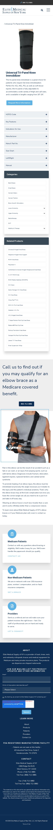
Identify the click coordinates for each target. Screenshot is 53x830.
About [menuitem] (26, 724)
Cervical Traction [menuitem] (13, 198)
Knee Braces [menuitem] (11, 188)
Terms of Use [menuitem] (26, 824)
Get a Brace (14, 592)
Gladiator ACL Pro (13, 310)
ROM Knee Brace (13, 260)
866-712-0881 (27, 3)
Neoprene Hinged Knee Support (17, 255)
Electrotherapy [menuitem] (12, 218)
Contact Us (14, 556)
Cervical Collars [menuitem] (12, 193)
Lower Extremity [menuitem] (13, 208)
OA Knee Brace (12, 295)
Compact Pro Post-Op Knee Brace (18, 335)
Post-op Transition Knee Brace (17, 330)
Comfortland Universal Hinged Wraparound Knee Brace (24, 270)
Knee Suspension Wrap (15, 345)
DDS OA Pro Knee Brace (15, 305)
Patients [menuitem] (26, 731)
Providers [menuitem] (26, 734)
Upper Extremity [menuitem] (13, 213)
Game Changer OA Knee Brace (17, 290)
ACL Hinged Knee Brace (15, 315)
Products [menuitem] (26, 727)
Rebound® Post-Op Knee (15, 325)
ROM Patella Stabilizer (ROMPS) (18, 280)
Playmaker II (11, 265)
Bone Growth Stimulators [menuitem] (15, 203)
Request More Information (19, 103)
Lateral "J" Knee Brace (14, 340)
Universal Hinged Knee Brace (16, 250)
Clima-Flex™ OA (13, 300)
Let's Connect (15, 631)
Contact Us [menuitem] (26, 737)
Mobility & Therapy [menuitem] (13, 228)
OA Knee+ (11, 285)
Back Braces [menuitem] (11, 183)
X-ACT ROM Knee (13, 275)
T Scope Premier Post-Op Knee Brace (19, 320)
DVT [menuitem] (9, 223)
